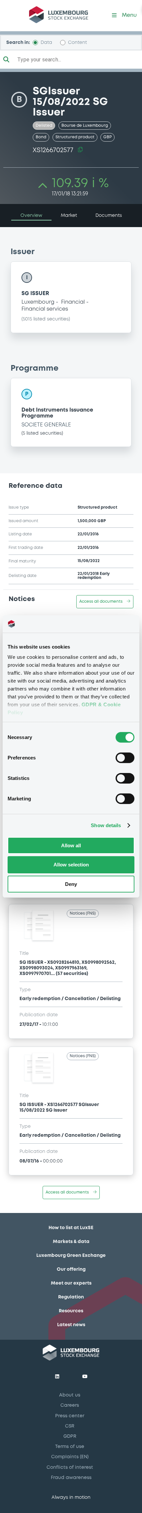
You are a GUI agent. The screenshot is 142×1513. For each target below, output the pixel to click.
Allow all (71, 845)
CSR (69, 1426)
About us (69, 1395)
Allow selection (71, 864)
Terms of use (69, 1447)
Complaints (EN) (70, 1457)
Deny (71, 884)
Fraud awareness (71, 1478)
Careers (69, 1405)
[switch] (125, 757)
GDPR (69, 1436)
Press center (69, 1416)
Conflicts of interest (70, 1467)
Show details (106, 825)
